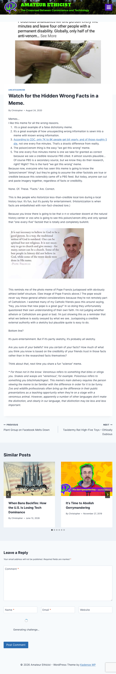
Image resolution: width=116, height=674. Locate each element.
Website (85, 609)
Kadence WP (88, 664)
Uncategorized (16, 90)
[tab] (52, 530)
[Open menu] (108, 7)
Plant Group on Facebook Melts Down (27, 428)
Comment (12, 568)
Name (9, 609)
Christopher (17, 110)
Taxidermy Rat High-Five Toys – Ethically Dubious (87, 430)
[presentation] (29, 479)
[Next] (107, 494)
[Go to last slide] (8, 494)
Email (46, 609)
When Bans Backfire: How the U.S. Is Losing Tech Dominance (27, 507)
